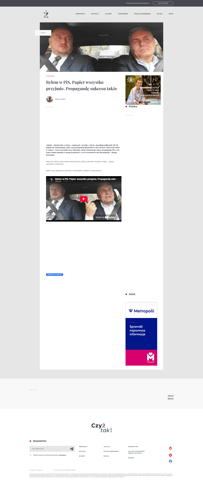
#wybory (67, 145)
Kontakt (131, 457)
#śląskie (49, 145)
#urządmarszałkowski (103, 145)
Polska (160, 13)
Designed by (34, 470)
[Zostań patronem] (171, 448)
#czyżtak (84, 145)
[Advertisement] (83, 125)
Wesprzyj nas (133, 446)
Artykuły (95, 13)
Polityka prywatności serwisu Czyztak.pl (136, 452)
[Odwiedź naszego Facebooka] (171, 461)
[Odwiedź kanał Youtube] (171, 455)
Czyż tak (107, 446)
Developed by (58, 470)
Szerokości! (80, 13)
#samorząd (75, 145)
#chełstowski (58, 145)
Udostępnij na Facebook (54, 274)
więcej (171, 396)
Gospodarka (123, 13)
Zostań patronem (163, 3)
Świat (171, 13)
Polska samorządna (142, 13)
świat (131, 294)
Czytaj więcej (62, 455)
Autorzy (108, 13)
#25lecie (91, 145)
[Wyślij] (71, 449)
